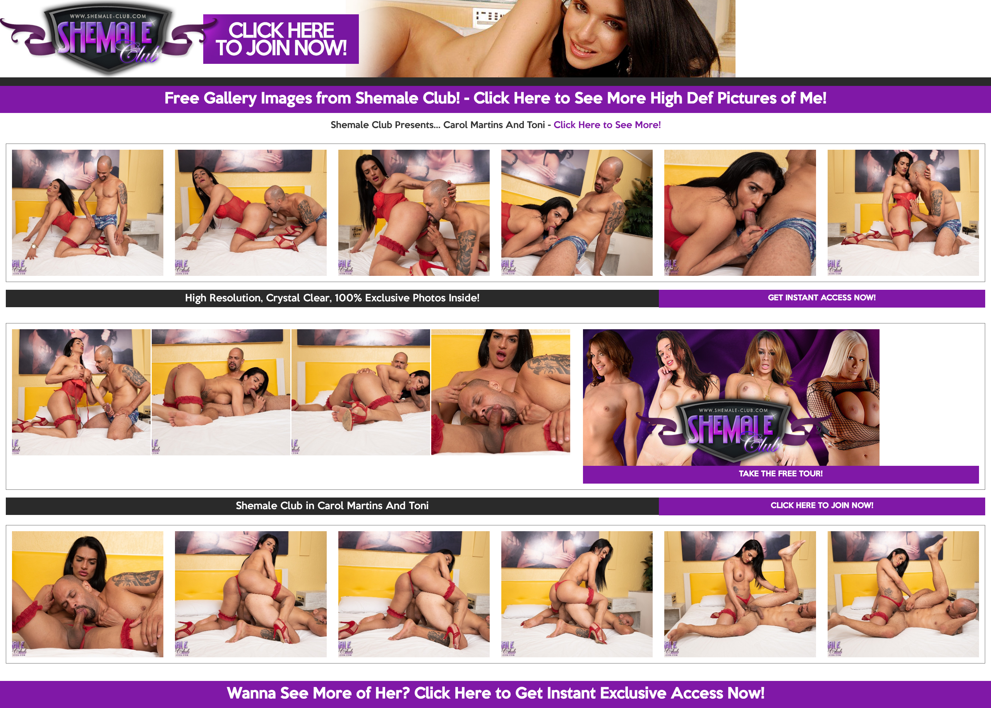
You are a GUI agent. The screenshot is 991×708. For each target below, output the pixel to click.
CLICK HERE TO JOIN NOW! (822, 506)
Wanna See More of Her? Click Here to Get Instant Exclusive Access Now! (496, 694)
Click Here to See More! (607, 125)
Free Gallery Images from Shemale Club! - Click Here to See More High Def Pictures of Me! (495, 99)
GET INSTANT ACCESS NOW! (822, 298)
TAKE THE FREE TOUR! (781, 474)
